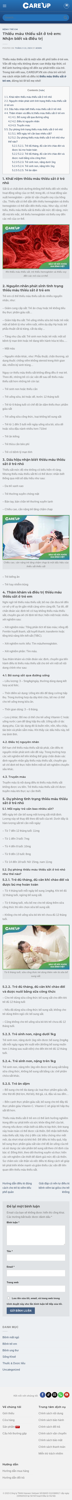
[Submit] (65, 17)
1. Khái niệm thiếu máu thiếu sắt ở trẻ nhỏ (28, 96)
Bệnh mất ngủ (11, 1337)
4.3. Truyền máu (19, 125)
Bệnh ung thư (11, 1350)
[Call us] (60, 1395)
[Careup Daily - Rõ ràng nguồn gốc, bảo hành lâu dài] (36, 6)
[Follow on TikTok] (48, 1395)
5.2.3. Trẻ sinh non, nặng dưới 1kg (33, 162)
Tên (10, 1251)
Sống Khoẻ (9, 1356)
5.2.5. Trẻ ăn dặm (24, 170)
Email (10, 1266)
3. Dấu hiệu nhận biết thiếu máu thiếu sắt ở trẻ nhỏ (32, 109)
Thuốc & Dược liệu (14, 1363)
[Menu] (5, 6)
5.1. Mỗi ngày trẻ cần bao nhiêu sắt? (30, 133)
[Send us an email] (54, 1395)
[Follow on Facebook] (42, 1395)
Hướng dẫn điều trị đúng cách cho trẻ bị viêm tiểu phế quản (17, 1187)
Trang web (13, 1282)
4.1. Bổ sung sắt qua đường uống (28, 117)
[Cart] (66, 6)
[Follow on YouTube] (66, 1395)
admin (38, 48)
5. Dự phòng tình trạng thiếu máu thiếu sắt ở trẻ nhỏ (33, 129)
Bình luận (13, 1222)
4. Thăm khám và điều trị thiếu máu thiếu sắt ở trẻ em (34, 113)
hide (42, 90)
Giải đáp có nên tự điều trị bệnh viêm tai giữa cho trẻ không (54, 1187)
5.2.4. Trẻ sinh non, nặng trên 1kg (33, 166)
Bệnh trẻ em (10, 29)
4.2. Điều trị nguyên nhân (23, 121)
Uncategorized (11, 1369)
